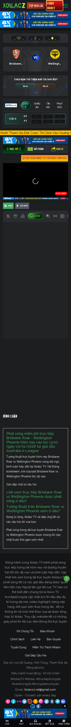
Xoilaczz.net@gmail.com (40, 689)
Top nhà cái (36, 5)
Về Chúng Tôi (25, 631)
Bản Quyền (54, 639)
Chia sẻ (59, 149)
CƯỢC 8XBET (51, 5)
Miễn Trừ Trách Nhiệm (47, 647)
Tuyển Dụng (18, 647)
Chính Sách (17, 639)
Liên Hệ (35, 639)
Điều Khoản (47, 631)
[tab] (14, 149)
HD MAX (24, 206)
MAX (10, 206)
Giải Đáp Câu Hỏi (35, 655)
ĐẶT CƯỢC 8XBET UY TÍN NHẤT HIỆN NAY (46, 158)
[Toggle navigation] (65, 6)
